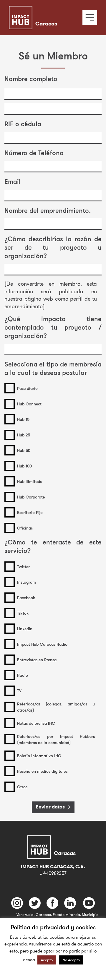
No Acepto (71, 959)
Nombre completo (30, 79)
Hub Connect (29, 403)
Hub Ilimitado (29, 481)
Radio (22, 675)
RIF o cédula (22, 124)
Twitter (23, 566)
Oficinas (25, 527)
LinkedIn (24, 628)
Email (12, 181)
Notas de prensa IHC (36, 723)
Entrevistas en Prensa (37, 659)
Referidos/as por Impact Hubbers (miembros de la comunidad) (56, 739)
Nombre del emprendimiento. (47, 210)
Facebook (26, 597)
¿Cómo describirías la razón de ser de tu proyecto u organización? (53, 247)
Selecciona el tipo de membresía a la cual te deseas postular (53, 368)
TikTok (23, 613)
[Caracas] (42, 10)
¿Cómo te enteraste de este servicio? (53, 546)
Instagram (26, 582)
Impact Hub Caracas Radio (42, 644)
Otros (22, 786)
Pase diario (27, 388)
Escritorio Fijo (30, 512)
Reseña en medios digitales (42, 771)
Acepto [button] (47, 959)
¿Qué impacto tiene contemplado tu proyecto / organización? (53, 327)
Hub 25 (23, 434)
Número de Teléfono (34, 153)
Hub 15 (23, 419)
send (41, 807)
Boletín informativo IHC (39, 755)
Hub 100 (24, 465)
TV (19, 690)
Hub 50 (23, 450)
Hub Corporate (31, 496)
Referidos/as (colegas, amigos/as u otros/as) (56, 706)
